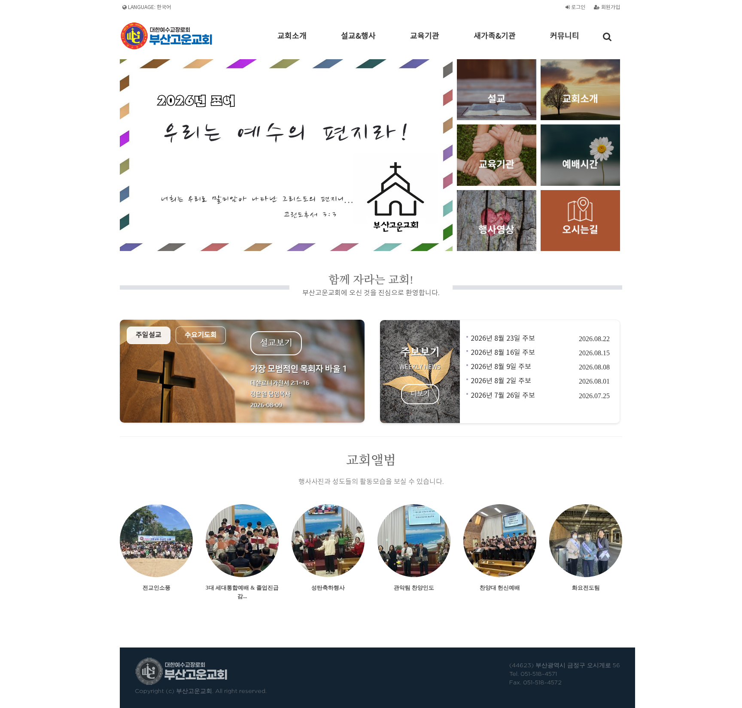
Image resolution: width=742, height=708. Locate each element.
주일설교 (148, 335)
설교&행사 (358, 36)
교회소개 (292, 36)
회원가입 (610, 7)
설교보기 (276, 343)
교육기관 (424, 36)
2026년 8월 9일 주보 (501, 367)
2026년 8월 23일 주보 (503, 338)
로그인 (577, 7)
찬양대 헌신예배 (500, 587)
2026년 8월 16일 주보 (503, 353)
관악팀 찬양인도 (414, 587)
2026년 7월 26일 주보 (503, 395)
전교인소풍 (156, 587)
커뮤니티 (564, 36)
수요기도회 (201, 335)
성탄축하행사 (328, 587)
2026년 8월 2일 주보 (501, 381)
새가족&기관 (495, 36)
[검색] (607, 37)
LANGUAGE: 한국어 (149, 7)
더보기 (420, 394)
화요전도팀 (586, 587)
